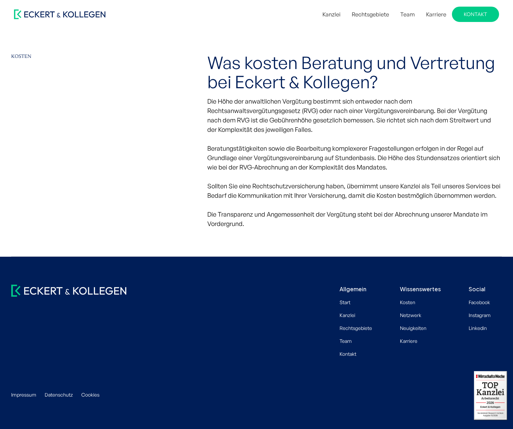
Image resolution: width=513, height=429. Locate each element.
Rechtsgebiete (370, 14)
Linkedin (478, 328)
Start (345, 302)
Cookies (90, 395)
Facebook (479, 302)
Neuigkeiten (413, 328)
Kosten (407, 302)
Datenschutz (59, 395)
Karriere (436, 14)
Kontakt (475, 14)
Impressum (23, 395)
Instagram (480, 315)
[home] (59, 14)
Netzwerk (410, 315)
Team (407, 14)
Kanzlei (331, 14)
